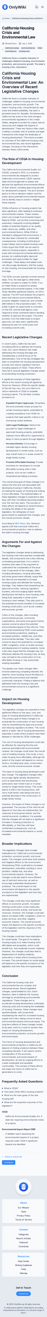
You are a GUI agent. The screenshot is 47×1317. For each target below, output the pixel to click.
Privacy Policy (23, 1215)
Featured (23, 1242)
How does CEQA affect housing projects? (23, 1092)
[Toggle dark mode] (36, 7)
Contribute (8, 1162)
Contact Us (23, 1294)
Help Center (23, 1261)
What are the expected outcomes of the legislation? (22, 1104)
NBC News (20, 523)
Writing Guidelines (23, 1265)
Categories (24, 1234)
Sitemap (23, 1273)
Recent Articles (23, 1238)
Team (23, 1211)
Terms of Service (23, 1219)
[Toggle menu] (42, 7)
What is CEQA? (11, 1088)
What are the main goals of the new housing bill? (20, 1097)
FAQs (23, 1269)
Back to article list (13, 1156)
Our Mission (23, 1207)
